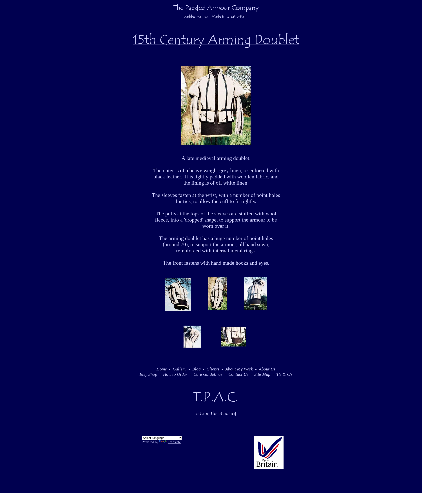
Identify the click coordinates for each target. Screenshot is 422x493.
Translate (174, 442)
